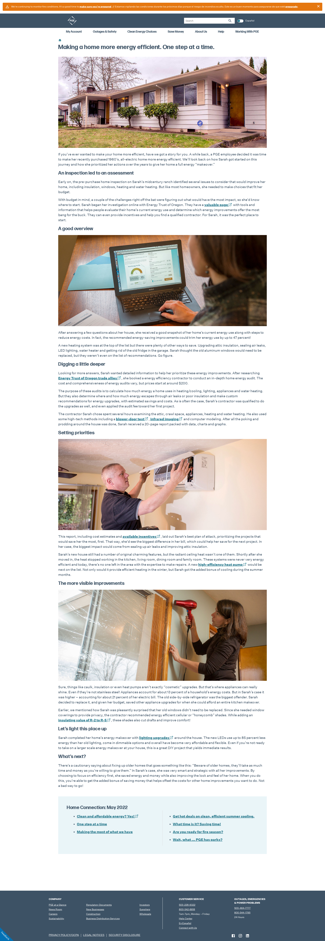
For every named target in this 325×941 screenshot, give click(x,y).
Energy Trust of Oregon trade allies (87, 378)
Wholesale (145, 913)
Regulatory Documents (99, 904)
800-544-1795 (242, 912)
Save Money (176, 31)
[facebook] (233, 935)
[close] (318, 6)
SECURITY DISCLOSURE (124, 935)
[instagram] (240, 935)
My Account (74, 31)
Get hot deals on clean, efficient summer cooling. (213, 816)
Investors (144, 904)
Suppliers (144, 909)
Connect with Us (188, 927)
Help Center (185, 918)
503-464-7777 (242, 908)
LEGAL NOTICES (93, 935)
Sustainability (56, 918)
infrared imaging (164, 419)
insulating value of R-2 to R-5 (82, 720)
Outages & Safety (104, 31)
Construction (93, 913)
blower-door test (130, 419)
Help (221, 31)
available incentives (139, 536)
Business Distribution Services (103, 918)
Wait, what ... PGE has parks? (197, 840)
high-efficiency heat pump (220, 565)
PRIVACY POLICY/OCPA (64, 935)
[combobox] (209, 21)
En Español (185, 923)
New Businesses (95, 909)
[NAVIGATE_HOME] (72, 20)
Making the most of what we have (105, 832)
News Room (55, 909)
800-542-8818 (187, 909)
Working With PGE (247, 31)
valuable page (216, 205)
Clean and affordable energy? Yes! (105, 816)
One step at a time (92, 824)
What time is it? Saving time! (197, 824)
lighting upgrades (154, 738)
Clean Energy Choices (142, 31)
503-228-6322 (187, 904)
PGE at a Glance (57, 904)
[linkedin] (247, 935)
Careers (53, 913)
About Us (201, 31)
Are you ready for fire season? (198, 832)
